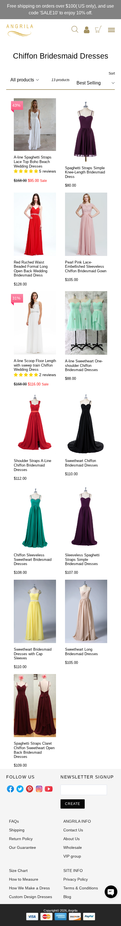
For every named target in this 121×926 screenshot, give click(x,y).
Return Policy (21, 838)
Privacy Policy (75, 879)
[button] (111, 891)
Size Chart (18, 870)
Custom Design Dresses (30, 896)
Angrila (72, 910)
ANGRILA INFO (77, 821)
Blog (67, 896)
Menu (112, 32)
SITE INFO (73, 870)
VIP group (72, 856)
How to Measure (23, 879)
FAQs (14, 821)
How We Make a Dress (29, 888)
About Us (71, 838)
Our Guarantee (22, 847)
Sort (112, 73)
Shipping (16, 830)
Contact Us (73, 830)
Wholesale (72, 847)
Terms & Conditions (80, 888)
